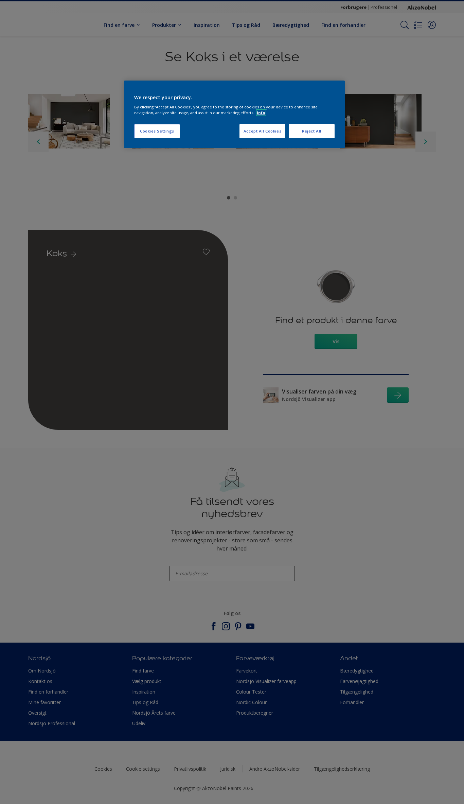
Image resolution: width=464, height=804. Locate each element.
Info (261, 112)
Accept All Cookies (262, 131)
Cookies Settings (157, 131)
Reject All (311, 131)
